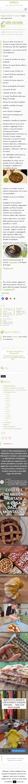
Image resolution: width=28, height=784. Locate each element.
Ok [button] (14, 781)
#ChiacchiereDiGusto (10, 426)
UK (6, 420)
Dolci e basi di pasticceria (19, 29)
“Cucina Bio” (13, 262)
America (8, 394)
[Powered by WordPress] (22, 758)
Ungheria (8, 418)
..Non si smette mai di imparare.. (13, 428)
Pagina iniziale (6, 16)
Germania (8, 405)
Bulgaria (8, 398)
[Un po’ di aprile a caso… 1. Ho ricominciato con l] (14, 676)
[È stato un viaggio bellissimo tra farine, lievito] (14, 560)
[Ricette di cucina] (8, 443)
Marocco (8, 411)
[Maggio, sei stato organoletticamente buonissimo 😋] (14, 589)
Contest (16, 16)
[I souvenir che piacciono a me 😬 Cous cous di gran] (14, 501)
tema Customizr (18, 760)
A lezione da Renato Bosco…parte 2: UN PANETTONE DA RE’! (14, 357)
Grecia (7, 407)
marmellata (9, 34)
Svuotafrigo (7, 422)
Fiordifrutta (3, 34)
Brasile (7, 400)
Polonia (8, 413)
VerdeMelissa (14, 2)
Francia (8, 402)
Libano (7, 409)
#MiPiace (6, 424)
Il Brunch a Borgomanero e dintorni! (14, 388)
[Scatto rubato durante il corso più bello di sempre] (14, 618)
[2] (15, 251)
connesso (15, 337)
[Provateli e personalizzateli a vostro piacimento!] (14, 647)
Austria (7, 396)
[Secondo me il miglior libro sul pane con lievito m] (14, 705)
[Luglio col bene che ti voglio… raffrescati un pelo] (14, 531)
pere (14, 34)
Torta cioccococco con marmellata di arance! (8, 310)
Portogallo (8, 416)
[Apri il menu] (25, 9)
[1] (15, 176)
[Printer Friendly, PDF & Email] (5, 293)
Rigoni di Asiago (19, 34)
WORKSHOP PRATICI (10, 386)
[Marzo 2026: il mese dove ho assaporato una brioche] (14, 734)
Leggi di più (20, 781)
